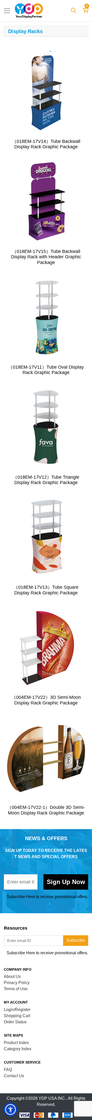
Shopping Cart (17, 1016)
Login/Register (17, 1009)
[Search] (73, 11)
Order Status (15, 1022)
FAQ (8, 1069)
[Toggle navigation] (7, 11)
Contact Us (14, 1076)
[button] (10, 1109)
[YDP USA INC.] (29, 10)
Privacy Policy (17, 982)
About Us (12, 976)
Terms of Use (16, 989)
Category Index (17, 1049)
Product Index (16, 1042)
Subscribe (65, 882)
